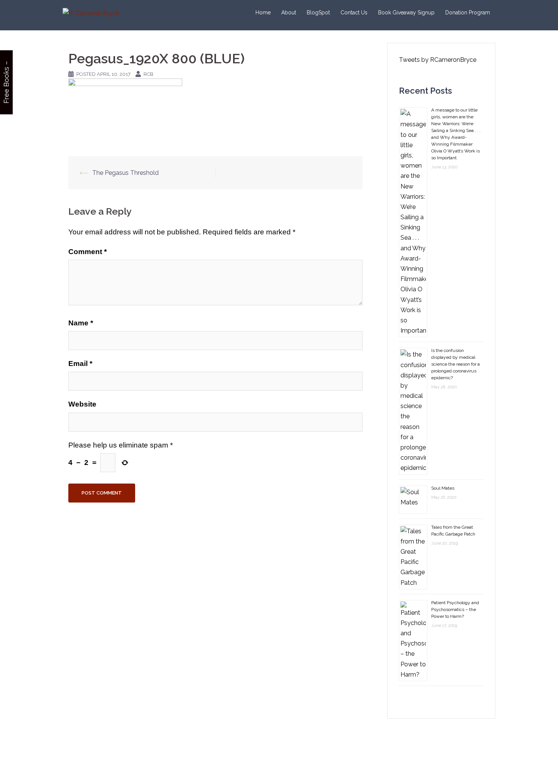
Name (80, 323)
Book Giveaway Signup (406, 12)
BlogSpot (318, 12)
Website (82, 404)
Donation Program (467, 12)
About (288, 12)
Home (263, 12)
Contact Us (353, 12)
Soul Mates (442, 488)
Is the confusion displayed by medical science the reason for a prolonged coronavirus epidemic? (455, 364)
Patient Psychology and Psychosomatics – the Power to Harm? (455, 609)
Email (80, 364)
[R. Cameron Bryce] (91, 12)
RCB (148, 74)
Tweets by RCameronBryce (437, 59)
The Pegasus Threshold (125, 172)
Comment (87, 252)
